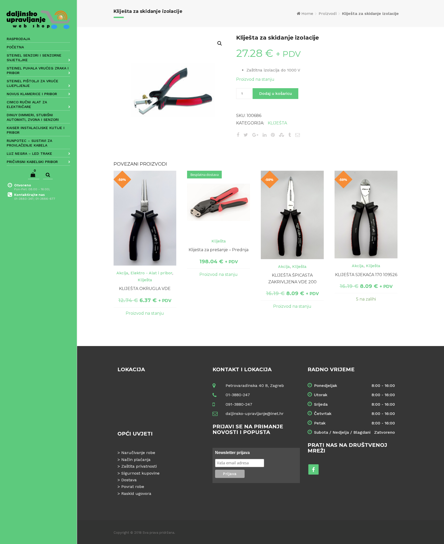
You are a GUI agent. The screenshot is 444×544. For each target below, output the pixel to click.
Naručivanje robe (138, 452)
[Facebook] (313, 469)
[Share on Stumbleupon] (281, 135)
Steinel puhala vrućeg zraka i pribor (38, 70)
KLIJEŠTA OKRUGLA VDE (145, 288)
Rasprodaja (18, 39)
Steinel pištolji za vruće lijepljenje (32, 83)
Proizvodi (328, 13)
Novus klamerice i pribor (32, 94)
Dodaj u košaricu (275, 93)
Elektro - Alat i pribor (151, 272)
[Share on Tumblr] (289, 135)
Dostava (129, 479)
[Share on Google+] (255, 135)
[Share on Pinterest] (273, 135)
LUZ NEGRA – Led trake (29, 153)
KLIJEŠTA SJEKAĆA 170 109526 (366, 274)
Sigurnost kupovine (140, 473)
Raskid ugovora (136, 493)
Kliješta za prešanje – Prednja (218, 249)
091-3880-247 (239, 404)
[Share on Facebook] (238, 135)
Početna (15, 47)
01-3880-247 (238, 394)
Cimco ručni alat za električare (27, 104)
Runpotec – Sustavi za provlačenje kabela (29, 143)
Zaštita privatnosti (139, 466)
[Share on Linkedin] (264, 135)
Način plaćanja (136, 459)
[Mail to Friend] (297, 135)
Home (307, 13)
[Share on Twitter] (246, 135)
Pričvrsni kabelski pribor (32, 162)
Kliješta (277, 123)
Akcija (122, 272)
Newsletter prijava (232, 452)
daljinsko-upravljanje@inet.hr (255, 413)
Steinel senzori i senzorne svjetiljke (34, 57)
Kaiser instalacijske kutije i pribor (35, 130)
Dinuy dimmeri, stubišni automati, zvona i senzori (33, 117)
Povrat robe (132, 486)
